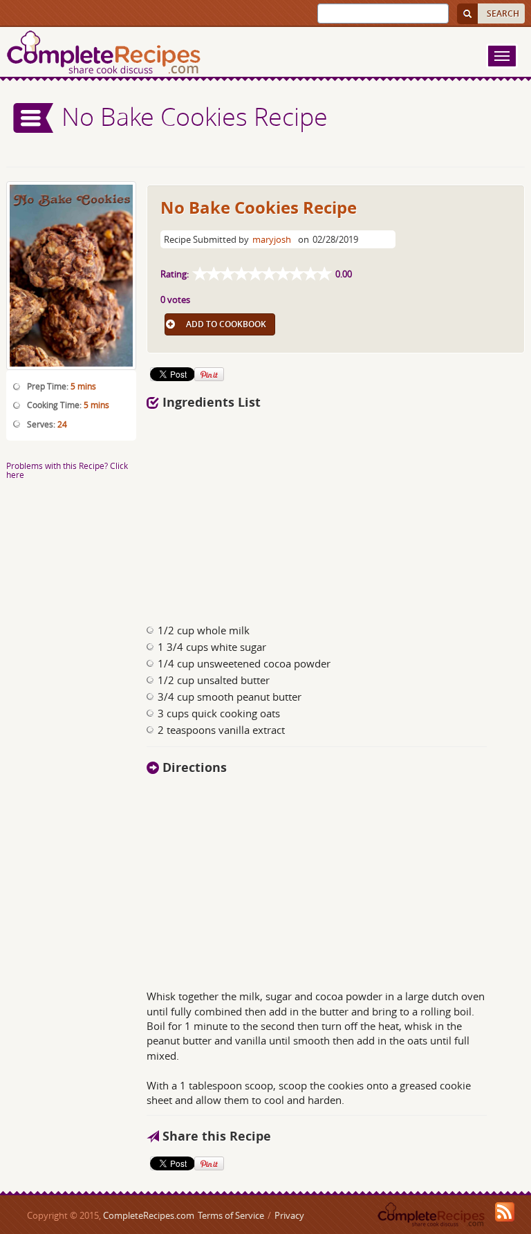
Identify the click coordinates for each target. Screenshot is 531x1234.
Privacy (289, 1215)
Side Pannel (34, 117)
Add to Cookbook (226, 324)
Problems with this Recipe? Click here (67, 470)
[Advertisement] (336, 512)
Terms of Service (231, 1215)
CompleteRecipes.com (148, 1215)
